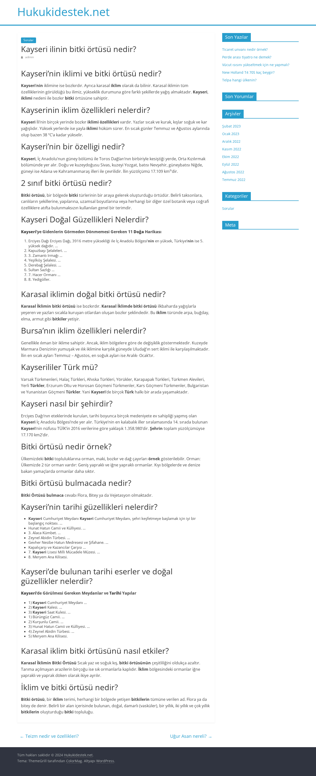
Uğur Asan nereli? (191, 736)
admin (29, 57)
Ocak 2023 (230, 133)
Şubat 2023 (231, 126)
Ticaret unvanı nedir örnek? (245, 49)
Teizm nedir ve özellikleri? (49, 736)
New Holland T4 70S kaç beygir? (248, 72)
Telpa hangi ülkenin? (239, 80)
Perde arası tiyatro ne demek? (246, 57)
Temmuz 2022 (233, 179)
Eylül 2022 (230, 164)
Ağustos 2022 (233, 172)
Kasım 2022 (231, 149)
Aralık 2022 (231, 141)
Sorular (28, 40)
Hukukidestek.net (63, 11)
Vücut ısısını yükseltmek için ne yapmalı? (255, 64)
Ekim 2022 (230, 156)
